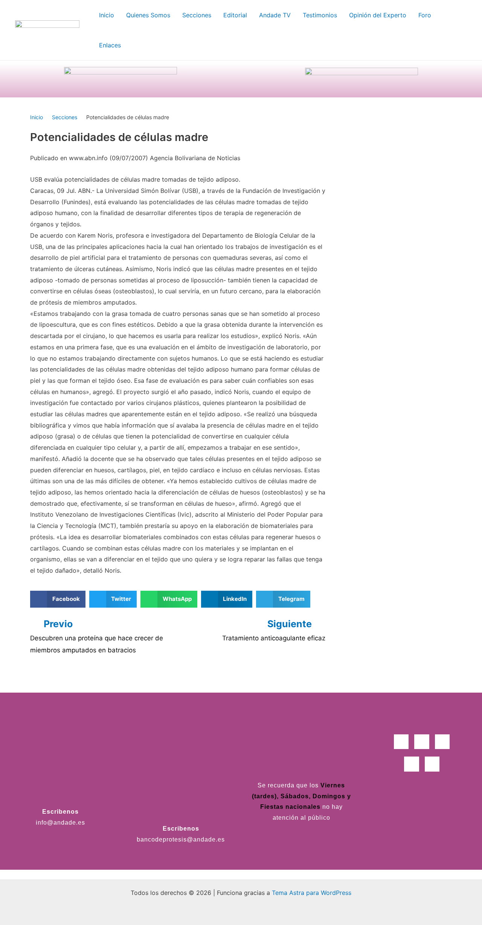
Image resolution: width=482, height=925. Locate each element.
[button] (57, 599)
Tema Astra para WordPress (311, 892)
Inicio (36, 117)
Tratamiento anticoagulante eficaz (273, 638)
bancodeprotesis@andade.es (181, 839)
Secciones (64, 117)
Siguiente (290, 623)
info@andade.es (60, 822)
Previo (58, 623)
